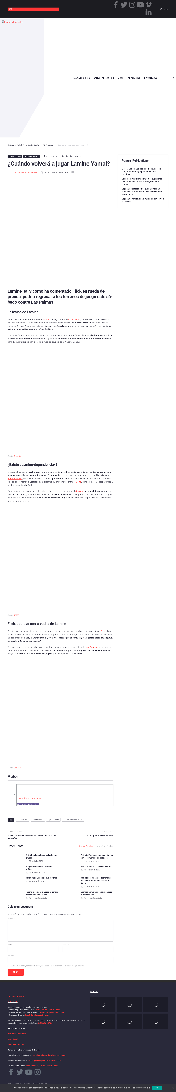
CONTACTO (13, 1002)
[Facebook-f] (115, 4)
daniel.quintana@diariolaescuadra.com (44, 1060)
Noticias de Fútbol (15, 145)
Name (10, 945)
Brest (103, 631)
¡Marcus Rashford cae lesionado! (96, 866)
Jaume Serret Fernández (25, 172)
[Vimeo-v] (148, 4)
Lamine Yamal (38, 820)
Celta (78, 482)
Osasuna (79, 491)
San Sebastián (15, 478)
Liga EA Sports (53, 820)
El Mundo (17, 456)
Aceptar (156, 1088)
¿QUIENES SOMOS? (16, 996)
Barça (46, 319)
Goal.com (17, 768)
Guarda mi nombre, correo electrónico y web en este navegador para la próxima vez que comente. (48, 966)
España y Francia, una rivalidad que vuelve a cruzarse (143, 200)
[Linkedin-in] (148, 12)
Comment (11, 919)
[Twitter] (123, 4)
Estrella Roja (74, 319)
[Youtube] (140, 4)
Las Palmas (91, 647)
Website (11, 955)
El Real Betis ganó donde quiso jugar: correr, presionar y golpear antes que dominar (142, 171)
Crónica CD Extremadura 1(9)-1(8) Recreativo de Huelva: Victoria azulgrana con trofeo (142, 181)
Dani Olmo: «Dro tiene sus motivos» (42, 878)
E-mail (66, 945)
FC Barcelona (48, 145)
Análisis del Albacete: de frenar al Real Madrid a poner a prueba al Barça (96, 880)
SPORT (16, 615)
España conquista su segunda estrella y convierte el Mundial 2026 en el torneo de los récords (142, 191)
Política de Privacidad (17, 1034)
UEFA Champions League (73, 820)
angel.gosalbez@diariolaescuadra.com (49, 1055)
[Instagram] (132, 4)
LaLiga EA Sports (32, 145)
